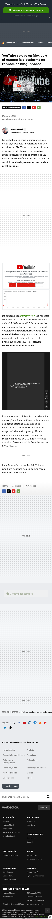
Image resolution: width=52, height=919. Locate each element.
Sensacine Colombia (35, 900)
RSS (40, 722)
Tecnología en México (36, 767)
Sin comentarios (13, 107)
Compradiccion (9, 879)
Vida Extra (31, 825)
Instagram (29, 722)
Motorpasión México (35, 904)
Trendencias (8, 872)
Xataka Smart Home (11, 832)
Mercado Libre (28, 42)
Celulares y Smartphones (9, 761)
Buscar (48, 796)
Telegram (35, 722)
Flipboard (34, 107)
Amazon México (12, 42)
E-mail (39, 107)
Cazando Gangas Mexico (14, 755)
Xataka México (9, 893)
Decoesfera (8, 875)
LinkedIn (5, 727)
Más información (42, 916)
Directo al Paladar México (13, 904)
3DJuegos (31, 821)
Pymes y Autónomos (35, 875)
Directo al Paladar (10, 855)
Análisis (30, 750)
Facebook (24, 107)
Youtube (24, 722)
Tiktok (10, 727)
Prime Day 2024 (10, 767)
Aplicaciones (18, 485)
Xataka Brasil (8, 896)
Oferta (41, 42)
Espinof (30, 842)
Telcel (29, 777)
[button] (18, 129)
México (30, 772)
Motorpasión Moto (34, 859)
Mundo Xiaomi (9, 836)
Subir (42, 807)
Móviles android (10, 772)
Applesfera (7, 828)
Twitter (29, 107)
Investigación (9, 750)
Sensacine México (34, 896)
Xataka (6, 821)
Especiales (31, 755)
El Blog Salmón (33, 872)
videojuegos (8, 777)
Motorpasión (32, 855)
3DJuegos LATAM (34, 893)
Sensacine (31, 838)
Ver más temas (10, 786)
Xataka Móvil (8, 825)
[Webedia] (10, 809)
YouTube (32, 485)
